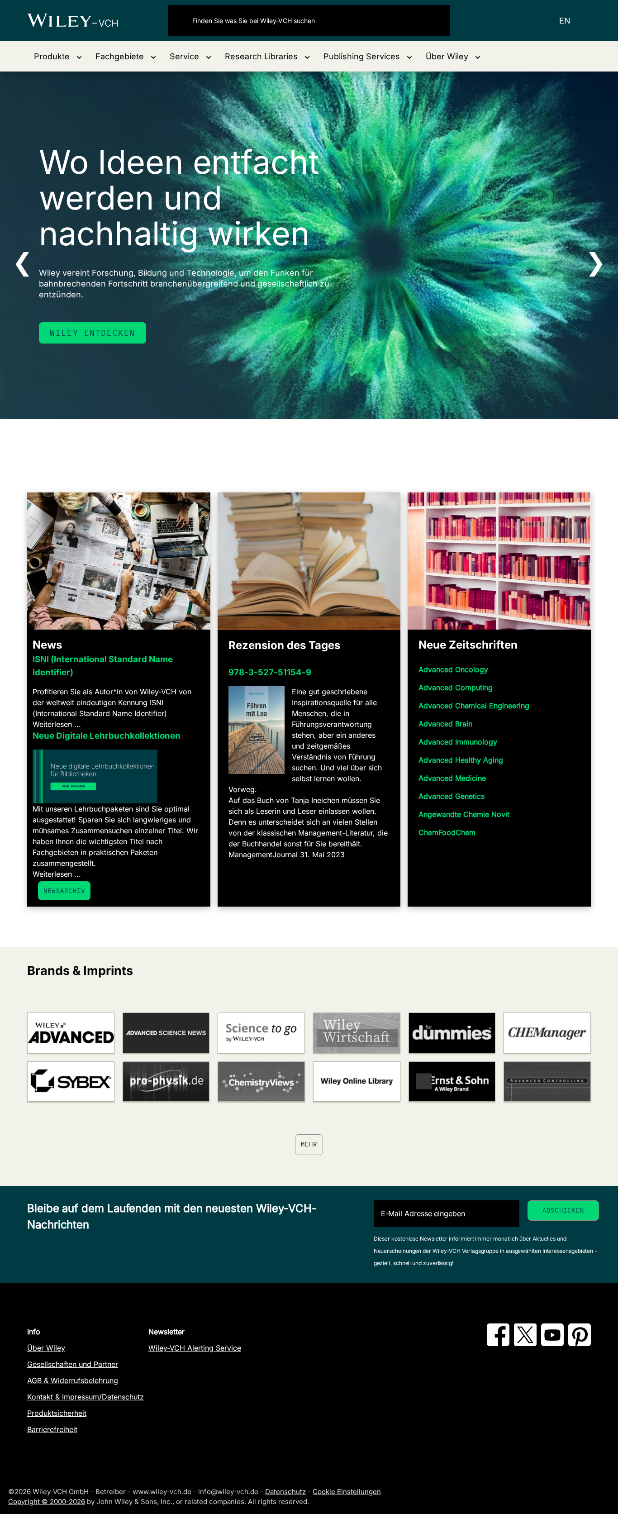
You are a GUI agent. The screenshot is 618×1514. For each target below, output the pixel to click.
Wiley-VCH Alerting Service (194, 1347)
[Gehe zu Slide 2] (303, 431)
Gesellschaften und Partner (72, 1364)
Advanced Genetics (451, 796)
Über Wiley (46, 1347)
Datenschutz (285, 1491)
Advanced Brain (445, 723)
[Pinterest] (579, 1343)
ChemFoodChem (446, 832)
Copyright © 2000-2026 (46, 1501)
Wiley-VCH (80, 20)
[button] (58, 56)
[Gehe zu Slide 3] (315, 431)
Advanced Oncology (453, 669)
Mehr (309, 1144)
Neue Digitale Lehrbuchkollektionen (107, 736)
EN (564, 20)
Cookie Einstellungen (347, 1491)
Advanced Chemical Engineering (473, 705)
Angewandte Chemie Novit (463, 814)
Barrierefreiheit (52, 1429)
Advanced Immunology (457, 741)
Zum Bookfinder (89, 351)
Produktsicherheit (56, 1413)
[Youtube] (552, 1343)
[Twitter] (525, 1343)
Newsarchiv (64, 891)
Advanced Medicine (452, 778)
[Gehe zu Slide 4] (326, 431)
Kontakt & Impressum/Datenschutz (85, 1396)
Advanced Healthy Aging (460, 759)
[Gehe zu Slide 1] (291, 431)
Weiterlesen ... (57, 724)
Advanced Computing (455, 687)
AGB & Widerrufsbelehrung (72, 1380)
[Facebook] (498, 1343)
